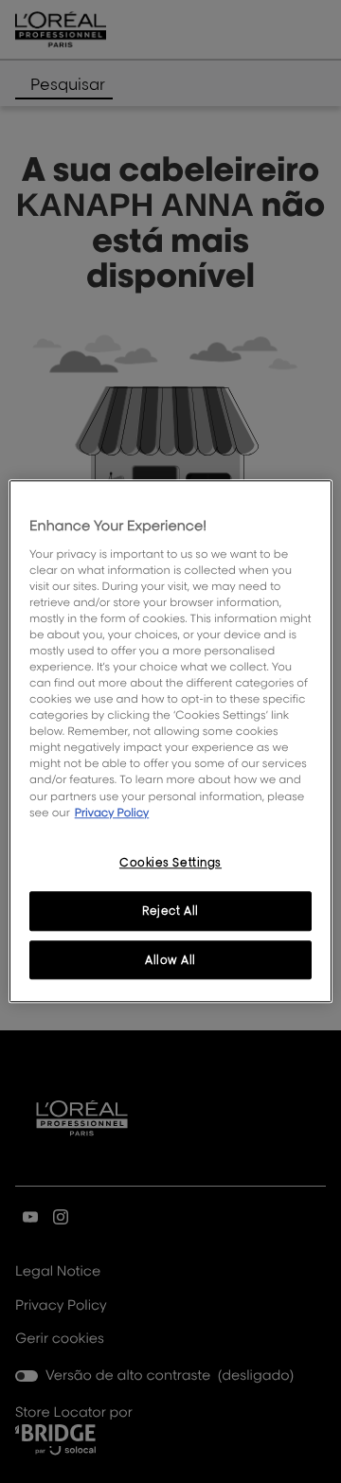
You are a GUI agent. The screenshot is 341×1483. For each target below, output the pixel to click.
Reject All (170, 910)
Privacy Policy (112, 812)
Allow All (170, 960)
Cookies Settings (170, 862)
